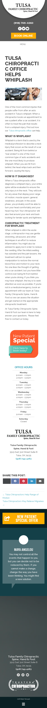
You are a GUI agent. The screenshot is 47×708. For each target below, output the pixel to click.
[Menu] (23, 704)
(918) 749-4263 (23, 22)
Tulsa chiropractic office (20, 130)
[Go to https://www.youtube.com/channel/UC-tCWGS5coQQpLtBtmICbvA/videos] (27, 29)
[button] (23, 36)
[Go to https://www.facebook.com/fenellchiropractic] (20, 29)
